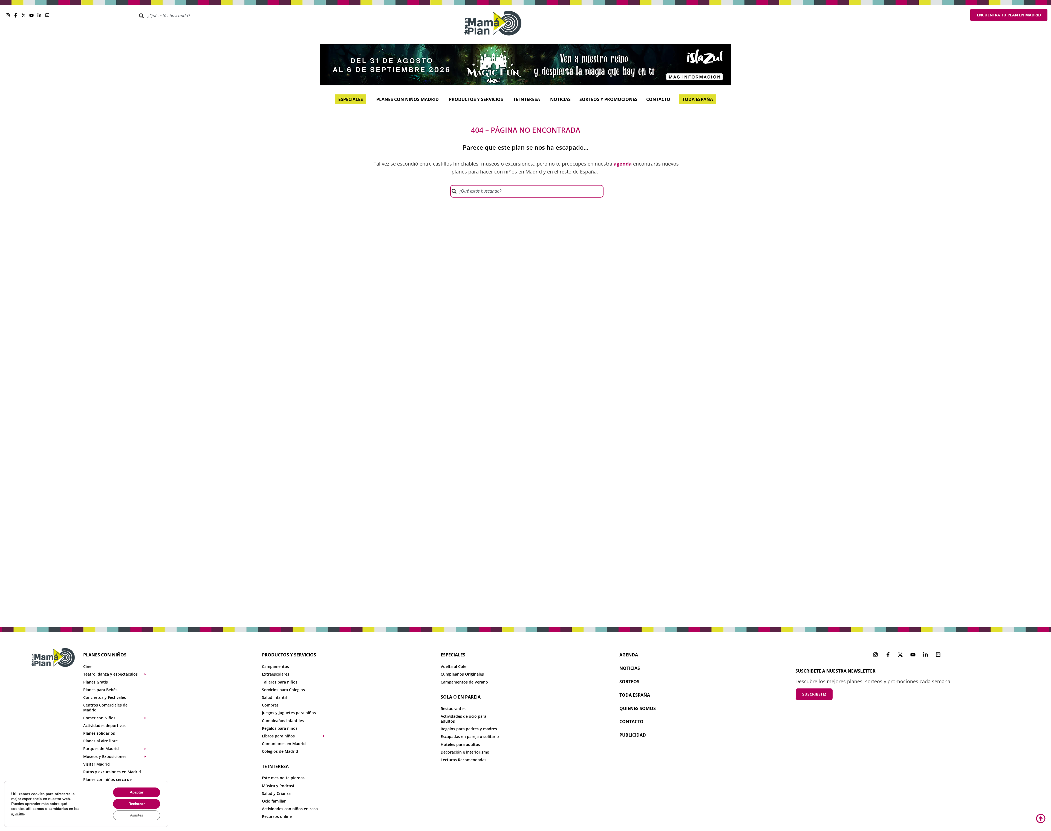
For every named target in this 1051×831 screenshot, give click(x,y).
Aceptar (136, 792)
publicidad (632, 735)
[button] (117, 674)
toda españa (634, 695)
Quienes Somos (637, 708)
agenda (628, 655)
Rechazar (136, 803)
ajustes (17, 813)
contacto (631, 722)
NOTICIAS (629, 668)
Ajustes (136, 815)
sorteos (629, 682)
